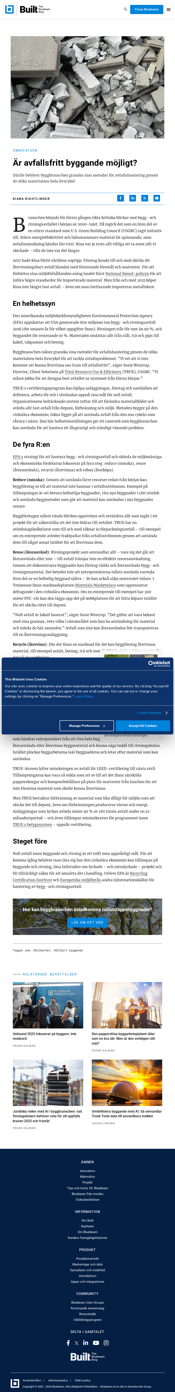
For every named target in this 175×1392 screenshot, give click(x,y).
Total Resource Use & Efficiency (93, 372)
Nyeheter (87, 1226)
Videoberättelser (87, 1200)
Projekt (87, 1182)
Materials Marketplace (95, 585)
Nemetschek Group (139, 1386)
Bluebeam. (58, 1386)
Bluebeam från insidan (87, 1194)
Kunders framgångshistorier (87, 1238)
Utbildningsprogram (88, 1320)
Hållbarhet (41, 950)
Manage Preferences (84, 726)
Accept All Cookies (143, 726)
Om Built (88, 1220)
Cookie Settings (149, 713)
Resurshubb (87, 1314)
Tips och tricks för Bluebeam (87, 1188)
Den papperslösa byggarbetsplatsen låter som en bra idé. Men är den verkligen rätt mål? (123, 1038)
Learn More (83, 696)
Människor (87, 1177)
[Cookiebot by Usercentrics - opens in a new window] (151, 664)
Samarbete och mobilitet (87, 1270)
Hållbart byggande (68, 950)
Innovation (25, 150)
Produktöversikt (87, 1259)
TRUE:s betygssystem (32, 824)
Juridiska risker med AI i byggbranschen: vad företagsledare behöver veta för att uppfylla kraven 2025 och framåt (47, 1116)
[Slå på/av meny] (168, 9)
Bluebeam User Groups (87, 1302)
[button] (120, 198)
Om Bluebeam (88, 1232)
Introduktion (87, 1276)
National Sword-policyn (127, 273)
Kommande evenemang (87, 1308)
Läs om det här (87, 922)
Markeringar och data (87, 1264)
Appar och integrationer (87, 1282)
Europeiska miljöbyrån (80, 880)
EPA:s (18, 456)
